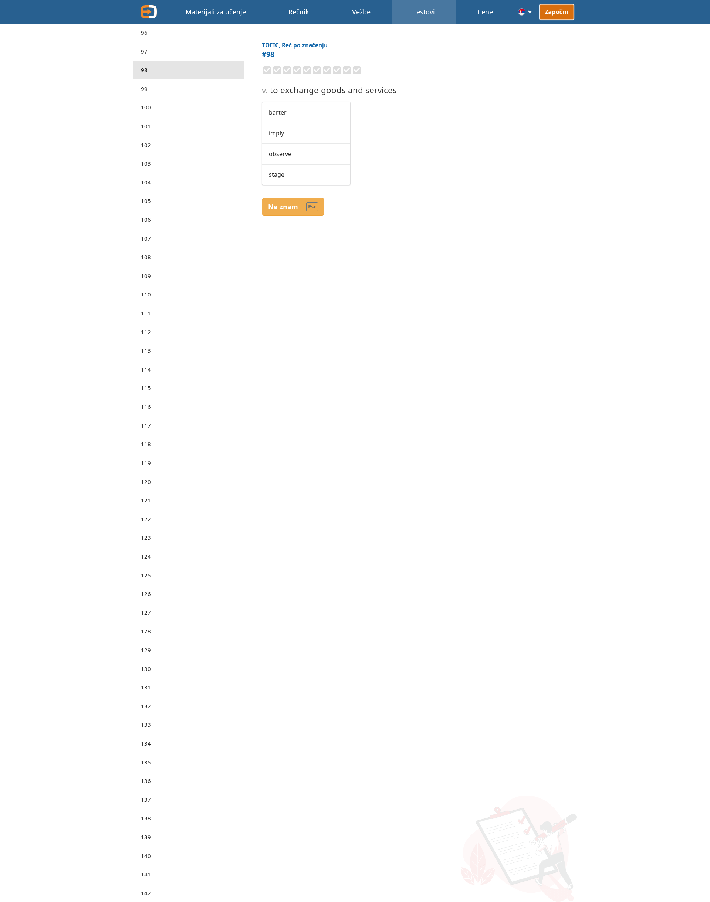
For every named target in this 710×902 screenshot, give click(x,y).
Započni (556, 12)
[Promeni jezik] (525, 12)
